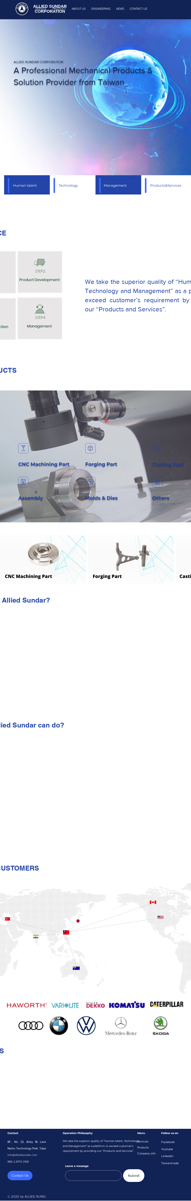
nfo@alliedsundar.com (22, 1154)
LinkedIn (167, 1156)
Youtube (167, 1149)
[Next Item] (184, 559)
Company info (146, 1153)
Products (143, 1147)
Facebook (168, 1142)
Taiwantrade (170, 1163)
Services (142, 1141)
